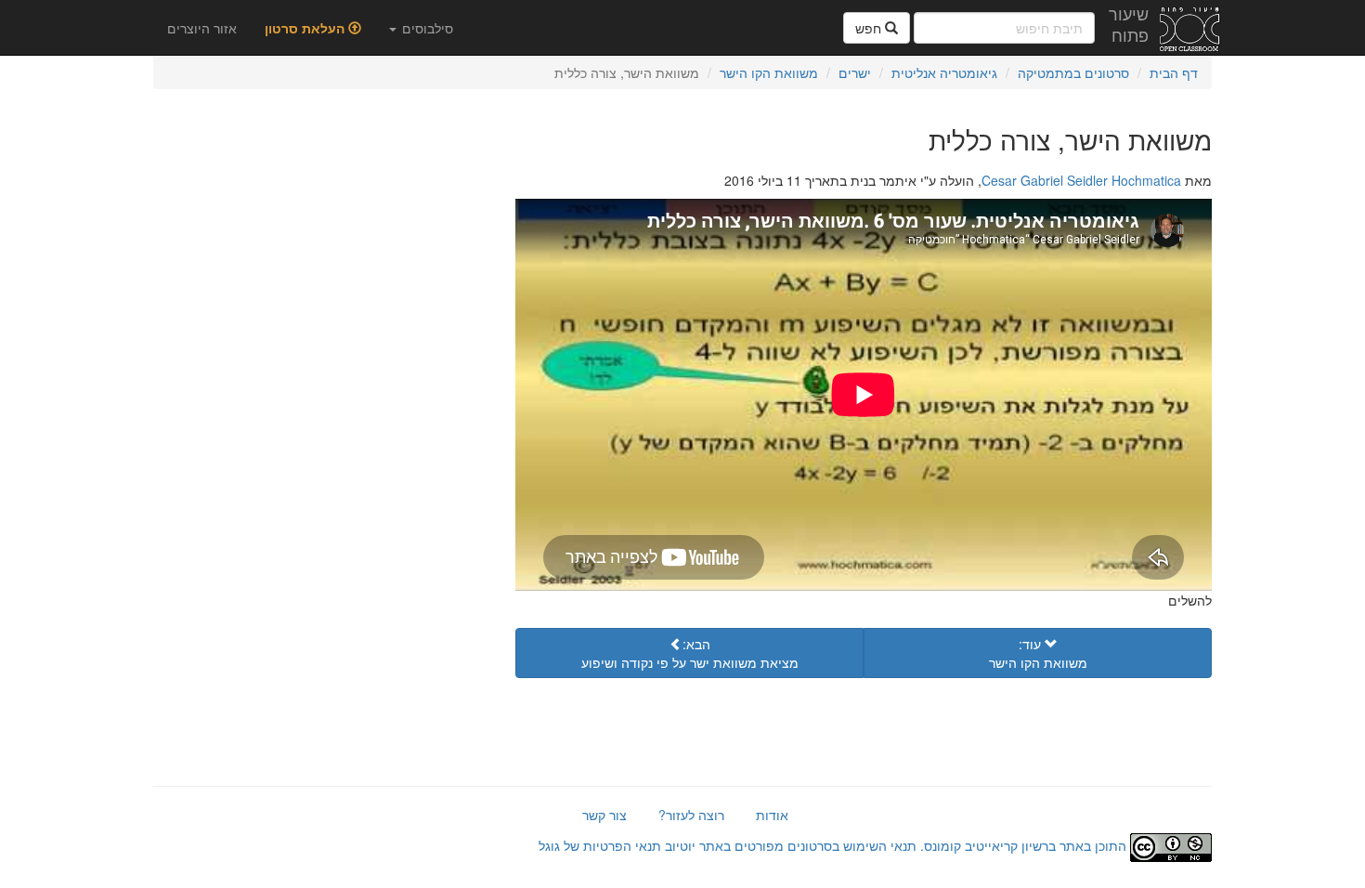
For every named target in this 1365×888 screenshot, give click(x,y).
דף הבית (1174, 72)
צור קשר (604, 814)
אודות (772, 814)
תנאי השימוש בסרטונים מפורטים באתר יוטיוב (788, 845)
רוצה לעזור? (691, 814)
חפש (870, 28)
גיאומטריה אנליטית (944, 72)
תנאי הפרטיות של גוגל (600, 845)
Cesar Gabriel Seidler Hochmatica (1081, 180)
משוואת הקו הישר (769, 72)
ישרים (854, 72)
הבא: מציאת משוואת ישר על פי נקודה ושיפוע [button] (690, 653)
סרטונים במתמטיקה (1073, 72)
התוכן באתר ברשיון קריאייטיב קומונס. (1023, 845)
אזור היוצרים (202, 28)
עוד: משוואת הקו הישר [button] (1038, 653)
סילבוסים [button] (425, 28)
